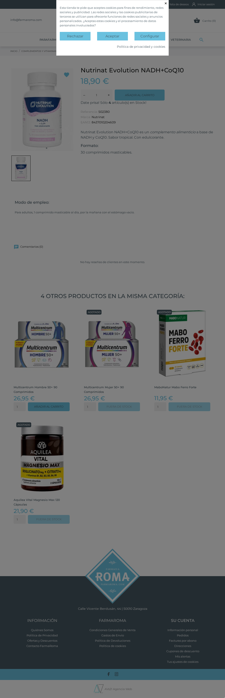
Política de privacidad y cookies (141, 47)
